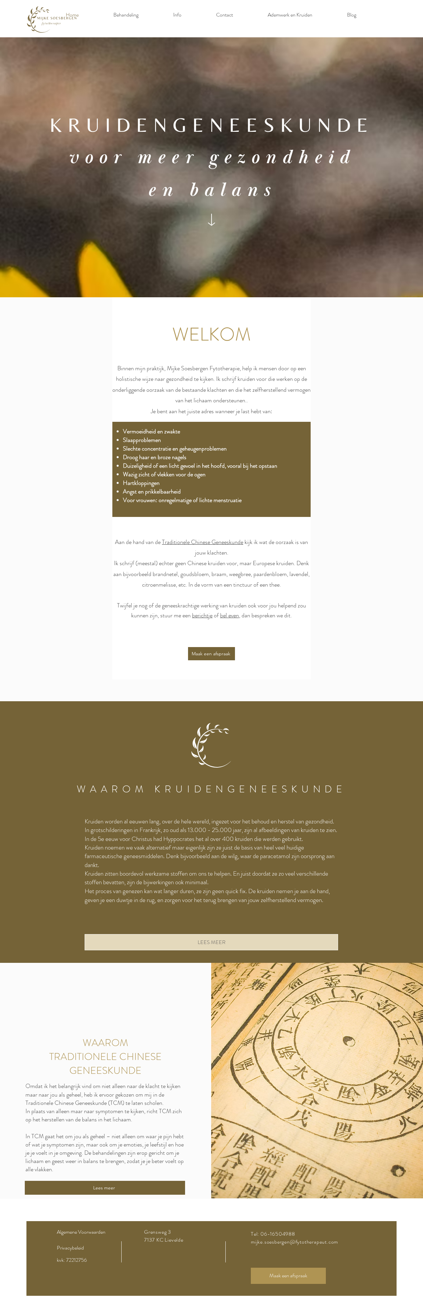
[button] (177, 15)
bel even (229, 615)
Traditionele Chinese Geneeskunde (202, 542)
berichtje (202, 615)
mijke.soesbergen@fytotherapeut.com (294, 1242)
